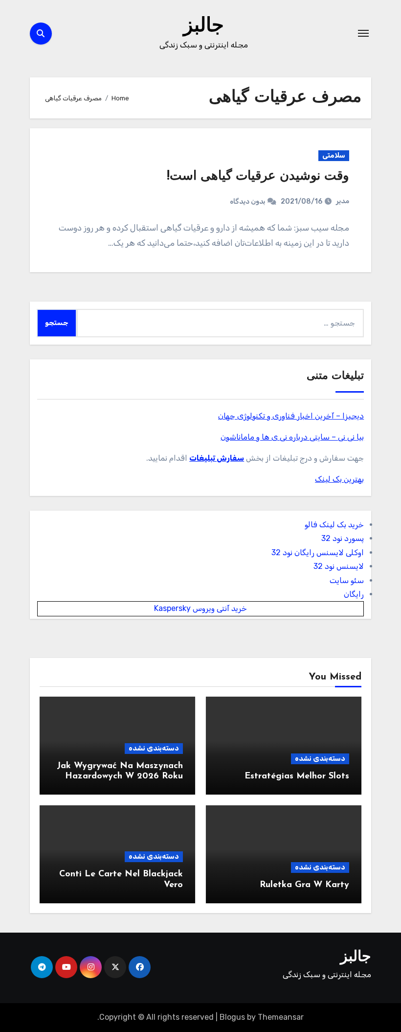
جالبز (203, 26)
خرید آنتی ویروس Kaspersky (200, 608)
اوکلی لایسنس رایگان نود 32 (317, 552)
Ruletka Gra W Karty (304, 885)
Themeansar (281, 1017)
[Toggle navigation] (363, 33)
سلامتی (333, 155)
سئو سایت (347, 580)
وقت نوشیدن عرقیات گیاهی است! (258, 176)
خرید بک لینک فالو (334, 524)
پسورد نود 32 (342, 538)
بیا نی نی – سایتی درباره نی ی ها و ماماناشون (292, 437)
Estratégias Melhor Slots (297, 776)
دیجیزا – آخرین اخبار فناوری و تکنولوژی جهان (291, 416)
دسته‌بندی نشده (320, 758)
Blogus (232, 1017)
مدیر (342, 201)
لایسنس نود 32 (338, 566)
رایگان (354, 594)
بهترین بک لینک (339, 479)
